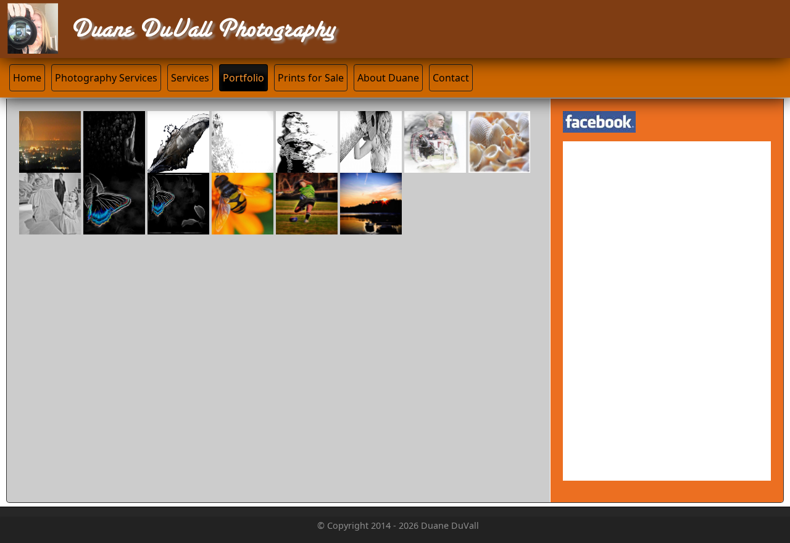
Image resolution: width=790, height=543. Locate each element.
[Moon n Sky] (50, 165)
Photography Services (106, 78)
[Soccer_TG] (307, 227)
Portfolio (243, 78)
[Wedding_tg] (50, 227)
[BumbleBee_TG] (242, 227)
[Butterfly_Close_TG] (114, 227)
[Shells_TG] (499, 165)
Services (190, 78)
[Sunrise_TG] (371, 227)
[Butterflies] (307, 165)
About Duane (388, 78)
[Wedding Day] (435, 165)
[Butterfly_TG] (178, 227)
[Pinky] (178, 165)
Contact (451, 78)
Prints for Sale (311, 78)
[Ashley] (371, 165)
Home (27, 78)
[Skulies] (114, 165)
